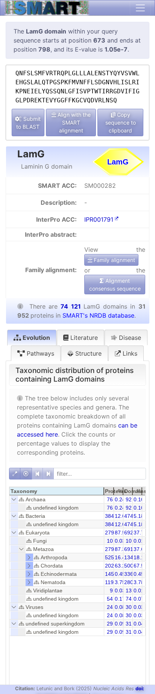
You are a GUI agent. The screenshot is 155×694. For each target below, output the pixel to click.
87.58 (121, 533)
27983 (112, 533)
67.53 (140, 566)
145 (109, 574)
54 (110, 599)
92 (129, 499)
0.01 (139, 541)
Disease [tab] (129, 337)
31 (129, 624)
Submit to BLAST (28, 123)
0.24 (120, 499)
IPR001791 (98, 219)
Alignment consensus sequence (115, 284)
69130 (131, 549)
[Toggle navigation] (140, 7)
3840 (111, 516)
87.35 (121, 549)
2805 (130, 582)
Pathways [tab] (39, 353)
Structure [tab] (87, 353)
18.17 (140, 557)
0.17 (120, 599)
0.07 (139, 599)
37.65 (140, 549)
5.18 (139, 516)
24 (110, 607)
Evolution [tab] (35, 337)
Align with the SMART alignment (73, 122)
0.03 (120, 541)
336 (128, 574)
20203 (112, 566)
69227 (131, 533)
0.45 (120, 574)
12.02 (121, 516)
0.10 (139, 499)
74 (129, 599)
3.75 (120, 582)
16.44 (121, 557)
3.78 (139, 582)
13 (129, 590)
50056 (131, 566)
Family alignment (113, 260)
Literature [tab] (83, 337)
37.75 (140, 533)
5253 (111, 557)
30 (129, 607)
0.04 (139, 624)
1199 (111, 582)
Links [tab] (129, 353)
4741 (130, 516)
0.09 (120, 624)
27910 (112, 549)
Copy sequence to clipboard (120, 122)
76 (110, 499)
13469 (131, 557)
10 (110, 541)
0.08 (120, 607)
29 (110, 624)
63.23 (121, 566)
